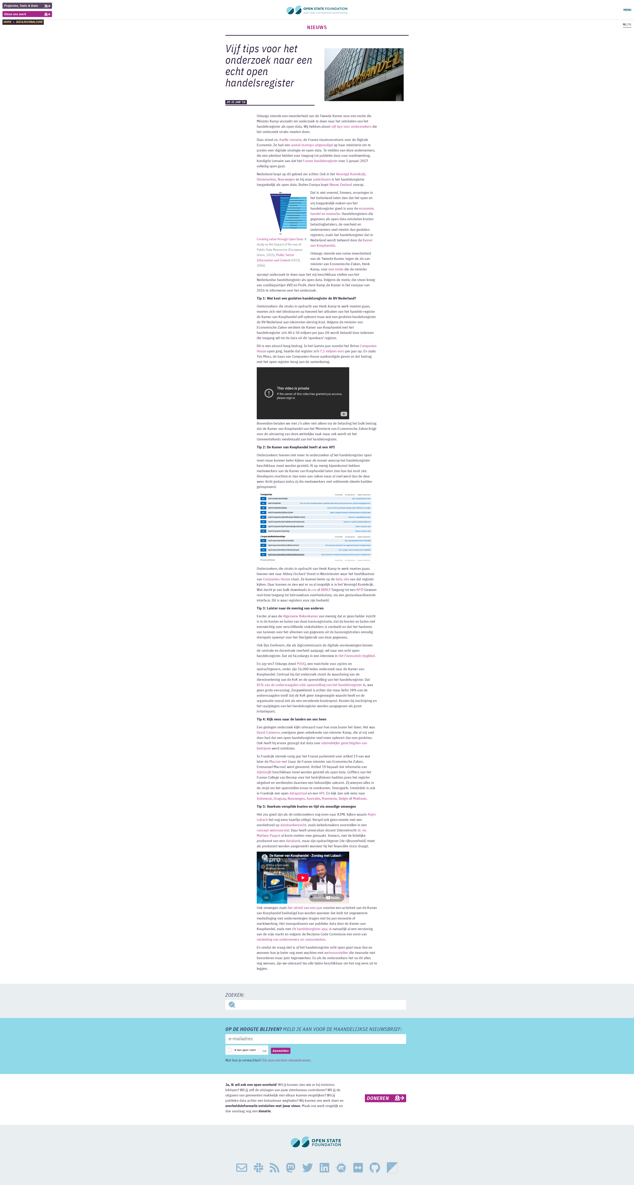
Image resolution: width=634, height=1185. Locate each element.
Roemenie (329, 799)
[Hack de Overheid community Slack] (258, 1167)
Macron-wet (278, 762)
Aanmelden (281, 1051)
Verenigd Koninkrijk (350, 174)
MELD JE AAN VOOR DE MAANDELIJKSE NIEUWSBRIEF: (313, 1029)
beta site (342, 579)
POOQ (301, 664)
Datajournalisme (29, 22)
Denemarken (266, 179)
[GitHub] (374, 1167)
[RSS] (274, 1167)
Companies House (276, 579)
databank (293, 841)
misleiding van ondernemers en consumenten (291, 939)
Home (7, 22)
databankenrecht (293, 825)
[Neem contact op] (241, 1167)
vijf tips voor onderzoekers (351, 127)
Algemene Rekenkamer (300, 616)
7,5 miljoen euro (332, 351)
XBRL (325, 590)
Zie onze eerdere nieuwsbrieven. (286, 1060)
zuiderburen (322, 179)
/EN (627, 24)
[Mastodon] (291, 1167)
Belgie (343, 799)
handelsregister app (312, 929)
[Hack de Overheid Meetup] (341, 1167)
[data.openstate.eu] (392, 1167)
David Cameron (268, 732)
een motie (335, 269)
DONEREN (381, 1098)
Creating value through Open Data (280, 239)
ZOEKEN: (235, 995)
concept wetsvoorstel (273, 830)
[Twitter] (307, 1167)
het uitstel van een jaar (305, 908)
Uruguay (280, 799)
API (359, 590)
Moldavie (360, 799)
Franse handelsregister (320, 161)
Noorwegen (286, 179)
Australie (313, 799)
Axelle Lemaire (290, 140)
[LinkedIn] (324, 1167)
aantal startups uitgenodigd (312, 145)
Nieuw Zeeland (341, 185)
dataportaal (298, 793)
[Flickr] (358, 1167)
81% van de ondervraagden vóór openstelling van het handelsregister (309, 685)
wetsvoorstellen (336, 953)
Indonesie (264, 799)
